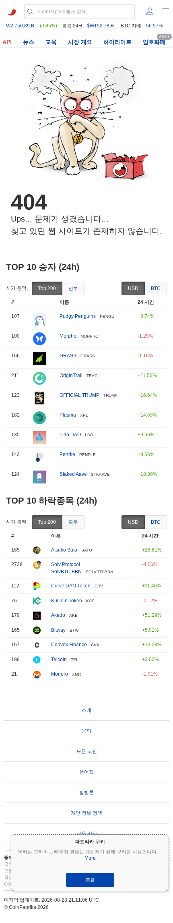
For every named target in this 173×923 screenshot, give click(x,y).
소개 (86, 710)
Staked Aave (73, 474)
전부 (73, 288)
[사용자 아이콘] (150, 11)
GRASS (68, 356)
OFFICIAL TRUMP (79, 395)
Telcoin (59, 659)
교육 (51, 42)
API (7, 42)
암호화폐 (154, 42)
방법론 (86, 792)
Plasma (68, 415)
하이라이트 (117, 42)
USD (133, 288)
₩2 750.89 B (20, 26)
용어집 (86, 772)
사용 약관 (86, 833)
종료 (90, 879)
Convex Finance (69, 644)
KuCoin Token (66, 601)
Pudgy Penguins (78, 316)
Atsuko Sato (64, 550)
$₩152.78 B (100, 26)
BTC (156, 288)
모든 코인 (86, 751)
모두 (73, 522)
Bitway (58, 630)
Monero (59, 674)
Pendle (67, 454)
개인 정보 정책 (86, 813)
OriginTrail (71, 375)
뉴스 (28, 42)
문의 (86, 731)
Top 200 (47, 288)
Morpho (68, 336)
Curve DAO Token (71, 586)
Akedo (58, 615)
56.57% (154, 26)
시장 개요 (80, 42)
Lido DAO (70, 435)
